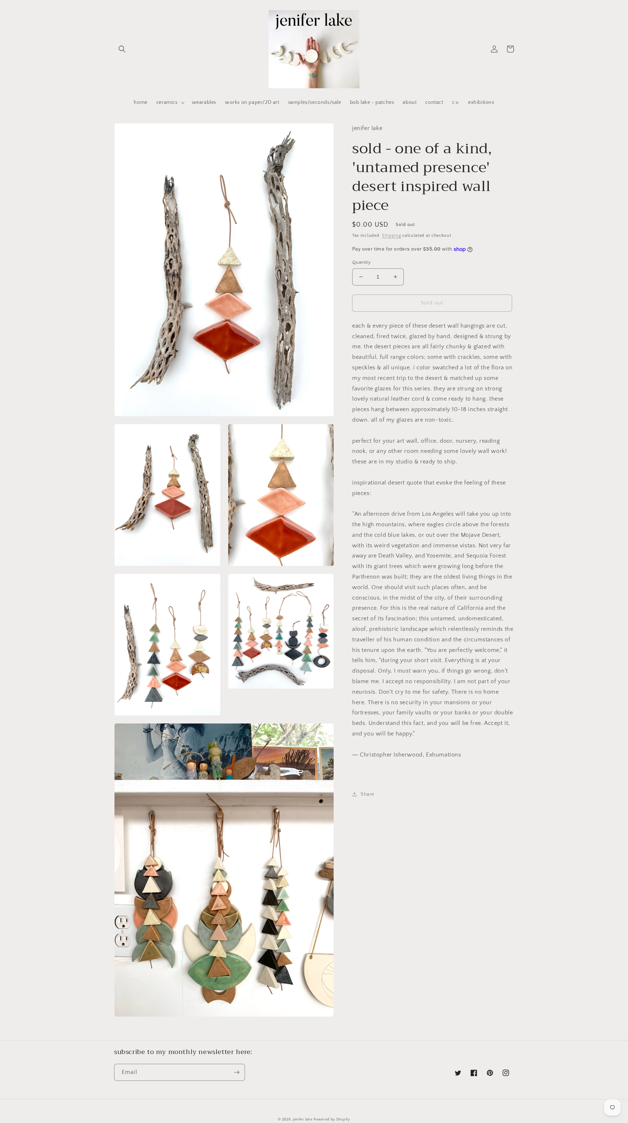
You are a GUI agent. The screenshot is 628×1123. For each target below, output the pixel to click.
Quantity (361, 262)
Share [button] (367, 794)
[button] (122, 49)
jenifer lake (302, 1120)
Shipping (391, 235)
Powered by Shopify (332, 1120)
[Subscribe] (237, 1072)
